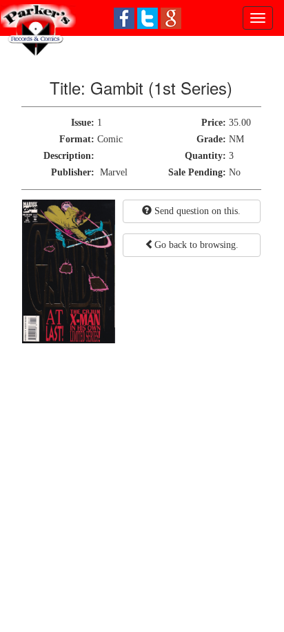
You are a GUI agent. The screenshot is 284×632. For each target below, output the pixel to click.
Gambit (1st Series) (161, 87)
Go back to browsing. (196, 245)
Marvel (114, 172)
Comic (110, 139)
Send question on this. (196, 211)
